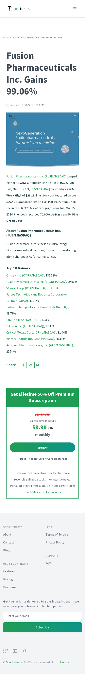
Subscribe (42, 627)
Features (9, 571)
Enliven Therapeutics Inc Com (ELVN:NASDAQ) (37, 307)
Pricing (8, 579)
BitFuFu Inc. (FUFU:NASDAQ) (25, 326)
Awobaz (65, 662)
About (7, 534)
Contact (8, 542)
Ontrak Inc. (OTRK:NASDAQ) (25, 275)
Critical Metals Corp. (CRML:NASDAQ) (31, 332)
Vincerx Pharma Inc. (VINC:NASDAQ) (30, 339)
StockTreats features (46, 492)
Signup (42, 447)
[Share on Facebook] (23, 365)
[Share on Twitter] (30, 365)
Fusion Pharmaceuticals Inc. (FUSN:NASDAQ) (36, 176)
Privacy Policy (55, 542)
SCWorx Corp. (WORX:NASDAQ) (26, 288)
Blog (5, 37)
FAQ (48, 563)
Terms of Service (57, 534)
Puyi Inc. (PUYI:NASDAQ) (22, 320)
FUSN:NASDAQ (40, 189)
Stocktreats (14, 662)
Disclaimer (10, 587)
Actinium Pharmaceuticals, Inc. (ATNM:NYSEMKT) (39, 345)
